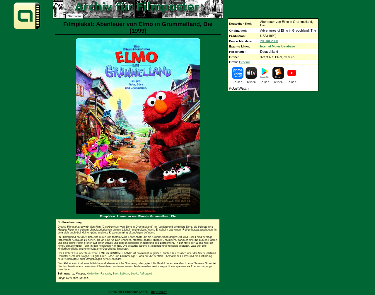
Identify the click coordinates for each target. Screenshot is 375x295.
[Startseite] (27, 29)
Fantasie (105, 273)
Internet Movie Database (277, 46)
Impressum (159, 292)
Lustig (134, 273)
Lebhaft (124, 273)
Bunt (115, 273)
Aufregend (146, 273)
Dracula (244, 62)
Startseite (74, 16)
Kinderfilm (93, 273)
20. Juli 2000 (269, 41)
